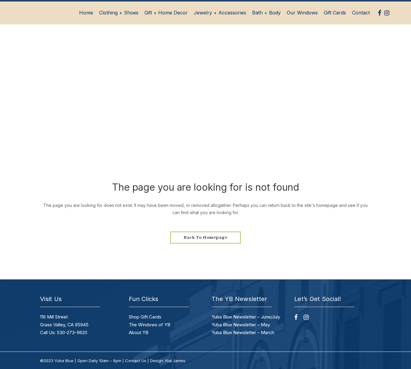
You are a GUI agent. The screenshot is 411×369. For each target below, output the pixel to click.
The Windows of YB (149, 324)
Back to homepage (205, 237)
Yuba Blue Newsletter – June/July (246, 317)
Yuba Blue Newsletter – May (241, 324)
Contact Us (135, 360)
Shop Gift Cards (145, 317)
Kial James (175, 360)
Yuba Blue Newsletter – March (243, 332)
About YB (138, 332)
